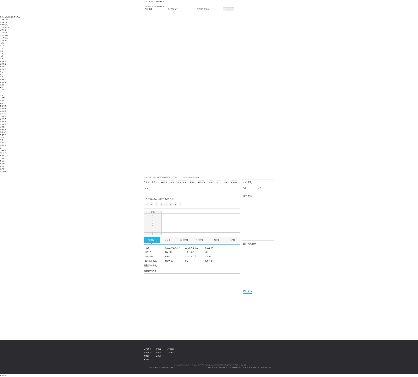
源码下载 (200, 365)
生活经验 (3, 80)
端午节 (2, 95)
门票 (1, 77)
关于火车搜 (194, 365)
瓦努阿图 (209, 261)
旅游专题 (3, 163)
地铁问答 (3, 121)
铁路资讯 (3, 169)
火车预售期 (4, 35)
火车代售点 (4, 33)
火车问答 (3, 111)
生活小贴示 (4, 156)
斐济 (187, 261)
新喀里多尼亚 (151, 261)
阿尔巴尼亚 (181, 182)
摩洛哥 (192, 182)
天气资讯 (3, 158)
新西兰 (168, 256)
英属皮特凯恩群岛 (172, 248)
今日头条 (3, 150)
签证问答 (3, 124)
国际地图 (3, 132)
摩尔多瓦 (234, 182)
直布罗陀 (163, 182)
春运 (1, 87)
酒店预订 (146, 356)
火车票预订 (228, 9)
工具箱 (2, 127)
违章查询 (3, 142)
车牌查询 (3, 145)
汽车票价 (3, 46)
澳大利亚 (169, 252)
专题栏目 (3, 82)
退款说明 (158, 356)
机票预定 (146, 359)
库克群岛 (149, 256)
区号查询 (3, 135)
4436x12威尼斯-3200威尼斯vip (154, 1)
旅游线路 (3, 61)
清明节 (2, 90)
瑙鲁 (207, 252)
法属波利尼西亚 (191, 248)
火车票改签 (170, 352)
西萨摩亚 (169, 261)
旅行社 (2, 66)
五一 (1, 93)
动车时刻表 (4, 22)
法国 (219, 182)
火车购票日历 (4, 27)
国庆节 (2, 100)
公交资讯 (3, 161)
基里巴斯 (209, 248)
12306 (2, 85)
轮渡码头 (3, 171)
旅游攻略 (3, 69)
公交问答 (3, 106)
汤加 (147, 248)
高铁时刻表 (4, 25)
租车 (1, 74)
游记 (1, 72)
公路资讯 (3, 166)
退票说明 (158, 352)
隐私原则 (220, 365)
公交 (1, 53)
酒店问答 (3, 114)
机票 (1, 48)
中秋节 (2, 98)
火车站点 (3, 30)
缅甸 (225, 182)
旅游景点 (3, 64)
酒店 (1, 51)
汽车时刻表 (4, 38)
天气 (1, 59)
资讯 (1, 148)
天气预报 (174, 177)
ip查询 (2, 137)
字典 (1, 140)
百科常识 (3, 153)
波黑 (146, 188)
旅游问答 (3, 119)
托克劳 (208, 256)
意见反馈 (226, 365)
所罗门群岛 (190, 252)
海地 (172, 182)
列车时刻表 (4, 19)
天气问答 (3, 116)
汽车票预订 (147, 352)
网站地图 (243, 365)
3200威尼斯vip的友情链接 (210, 365)
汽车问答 (3, 108)
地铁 (1, 56)
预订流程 (158, 349)
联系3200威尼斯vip (234, 365)
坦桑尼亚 (201, 182)
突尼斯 (211, 182)
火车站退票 (170, 349)
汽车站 (2, 43)
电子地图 (3, 129)
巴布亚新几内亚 (191, 256)
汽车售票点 (4, 40)
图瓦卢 (148, 252)
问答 (1, 103)
